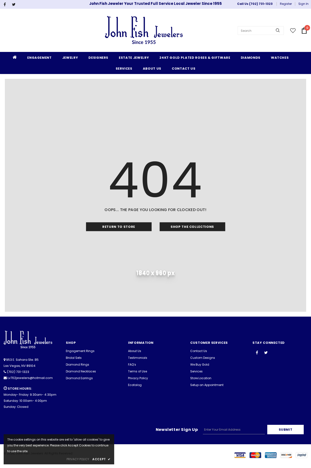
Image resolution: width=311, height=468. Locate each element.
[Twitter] (15, 4)
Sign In (303, 4)
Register (286, 4)
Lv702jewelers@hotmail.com (30, 378)
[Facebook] (7, 4)
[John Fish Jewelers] (144, 30)
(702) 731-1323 (18, 371)
